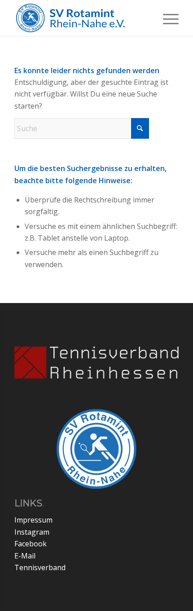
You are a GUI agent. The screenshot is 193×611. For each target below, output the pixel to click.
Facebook (30, 544)
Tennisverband (40, 567)
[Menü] (166, 18)
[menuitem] (166, 18)
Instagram (31, 532)
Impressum (33, 520)
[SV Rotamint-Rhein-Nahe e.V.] (79, 18)
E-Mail (24, 556)
